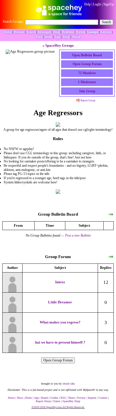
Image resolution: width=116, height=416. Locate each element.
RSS (63, 397)
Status (56, 401)
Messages (44, 32)
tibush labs (69, 383)
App (57, 37)
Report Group (87, 100)
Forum (80, 32)
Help (87, 4)
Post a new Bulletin (78, 235)
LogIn (97, 4)
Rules (28, 397)
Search (106, 22)
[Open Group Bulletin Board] (111, 214)
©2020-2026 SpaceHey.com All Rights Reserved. (58, 407)
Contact (103, 397)
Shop (66, 37)
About (76, 37)
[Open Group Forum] (111, 257)
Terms (71, 397)
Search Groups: (13, 21)
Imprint (92, 397)
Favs (39, 37)
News (20, 397)
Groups (92, 32)
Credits (54, 397)
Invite (48, 37)
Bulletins (68, 32)
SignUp (108, 4)
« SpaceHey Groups (58, 46)
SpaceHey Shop (71, 401)
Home (7, 32)
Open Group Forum (58, 360)
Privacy (81, 397)
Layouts (106, 32)
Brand (44, 397)
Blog (56, 32)
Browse (19, 32)
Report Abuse (43, 401)
